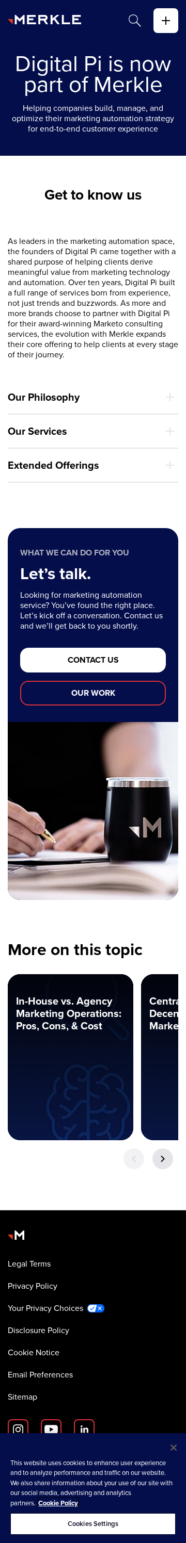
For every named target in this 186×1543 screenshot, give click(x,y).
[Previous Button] (133, 1158)
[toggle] (165, 20)
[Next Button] (162, 1158)
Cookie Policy (58, 1503)
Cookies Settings (93, 1524)
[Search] (135, 20)
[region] (93, 1488)
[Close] (173, 1447)
